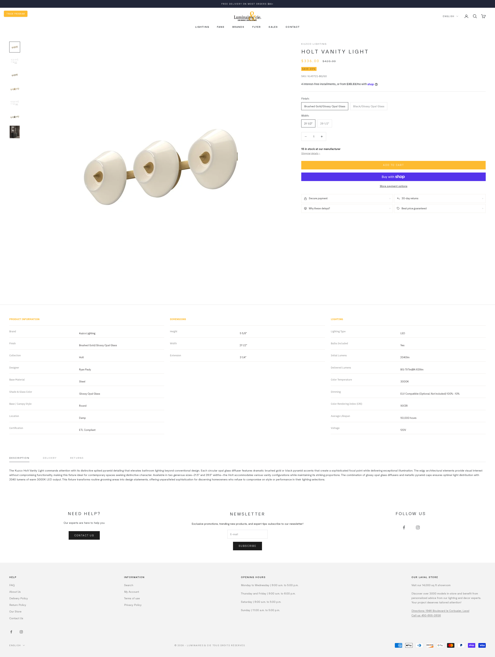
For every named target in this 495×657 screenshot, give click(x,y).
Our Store (15, 611)
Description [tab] (19, 457)
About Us (15, 591)
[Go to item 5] (14, 102)
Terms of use (132, 598)
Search (128, 585)
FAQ (12, 585)
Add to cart (393, 165)
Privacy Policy (133, 604)
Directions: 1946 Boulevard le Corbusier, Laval (440, 610)
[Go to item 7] (14, 132)
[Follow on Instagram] (417, 527)
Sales (273, 26)
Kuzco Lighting (314, 43)
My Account (131, 591)
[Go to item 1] (14, 47)
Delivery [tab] (50, 457)
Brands (238, 26)
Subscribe (247, 545)
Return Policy (17, 604)
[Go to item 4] (14, 88)
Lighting (202, 26)
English (448, 16)
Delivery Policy (18, 598)
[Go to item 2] (14, 61)
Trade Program (15, 13)
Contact (293, 26)
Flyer (256, 26)
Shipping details (310, 153)
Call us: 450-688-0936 (426, 615)
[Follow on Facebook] (404, 527)
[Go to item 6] (14, 116)
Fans (221, 26)
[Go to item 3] (14, 75)
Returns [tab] (77, 457)
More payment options (393, 186)
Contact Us (84, 535)
